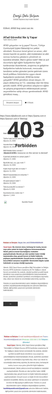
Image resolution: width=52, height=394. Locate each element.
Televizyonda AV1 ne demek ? (13, 187)
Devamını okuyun (14, 103)
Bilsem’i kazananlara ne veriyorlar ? (15, 175)
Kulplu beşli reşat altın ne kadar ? (14, 169)
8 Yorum (30, 103)
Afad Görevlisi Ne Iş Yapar (20, 37)
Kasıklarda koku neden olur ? (13, 193)
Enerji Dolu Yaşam (26, 15)
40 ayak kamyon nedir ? (11, 181)
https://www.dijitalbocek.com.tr (13, 116)
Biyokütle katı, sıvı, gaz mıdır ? (14, 163)
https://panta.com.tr (37, 116)
